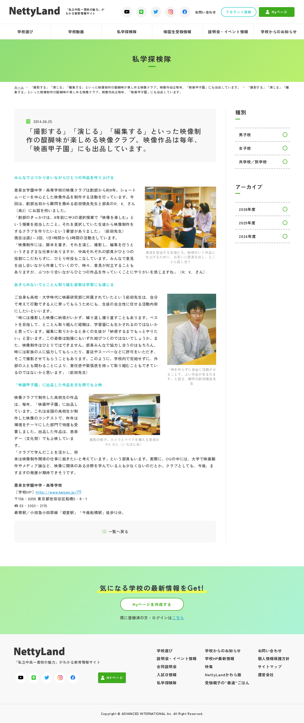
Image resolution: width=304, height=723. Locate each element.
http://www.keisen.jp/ (56, 492)
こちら (178, 617)
